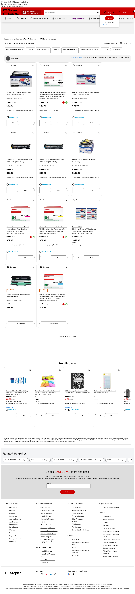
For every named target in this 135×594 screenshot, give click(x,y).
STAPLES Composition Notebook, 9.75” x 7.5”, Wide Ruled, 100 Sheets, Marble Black (77, 391)
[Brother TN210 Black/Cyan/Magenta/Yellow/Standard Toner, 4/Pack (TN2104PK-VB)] (86, 214)
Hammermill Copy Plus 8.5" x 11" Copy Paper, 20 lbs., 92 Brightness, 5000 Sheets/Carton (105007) (17, 392)
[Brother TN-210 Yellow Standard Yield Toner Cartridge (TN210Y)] (21, 146)
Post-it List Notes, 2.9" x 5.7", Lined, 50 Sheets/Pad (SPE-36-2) (105, 391)
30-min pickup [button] (10, 407)
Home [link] (6, 39)
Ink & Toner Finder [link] (76, 57)
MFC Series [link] (43, 39)
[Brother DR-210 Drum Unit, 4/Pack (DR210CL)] (86, 146)
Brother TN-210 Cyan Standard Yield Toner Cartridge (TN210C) (51, 161)
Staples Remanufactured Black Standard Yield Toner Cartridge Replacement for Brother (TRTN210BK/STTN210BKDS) (53, 94)
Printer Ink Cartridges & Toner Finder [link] (20, 39)
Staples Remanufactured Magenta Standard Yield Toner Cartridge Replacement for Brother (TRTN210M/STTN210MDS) (18, 229)
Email (49, 483)
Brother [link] (36, 39)
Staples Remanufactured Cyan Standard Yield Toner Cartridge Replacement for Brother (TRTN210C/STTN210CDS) (52, 296)
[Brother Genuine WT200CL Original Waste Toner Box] (21, 281)
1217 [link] (15, 102)
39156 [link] (14, 396)
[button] (98, 12)
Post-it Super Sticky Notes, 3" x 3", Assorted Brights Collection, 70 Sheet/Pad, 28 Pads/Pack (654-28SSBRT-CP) (47, 392)
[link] (23, 2)
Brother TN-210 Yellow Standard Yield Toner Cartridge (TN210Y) (19, 161)
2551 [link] (73, 396)
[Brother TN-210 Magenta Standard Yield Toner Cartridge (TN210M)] (86, 79)
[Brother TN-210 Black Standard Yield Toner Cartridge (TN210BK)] (21, 79)
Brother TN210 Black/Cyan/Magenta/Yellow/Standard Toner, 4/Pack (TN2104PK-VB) (84, 229)
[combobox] (72, 12)
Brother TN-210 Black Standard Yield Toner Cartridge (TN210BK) (19, 93)
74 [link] (47, 102)
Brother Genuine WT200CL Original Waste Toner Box (18, 295)
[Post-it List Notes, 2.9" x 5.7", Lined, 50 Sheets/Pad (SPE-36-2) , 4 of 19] (106, 380)
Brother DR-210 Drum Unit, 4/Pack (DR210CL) (83, 161)
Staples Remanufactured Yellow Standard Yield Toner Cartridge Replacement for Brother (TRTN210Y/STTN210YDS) (53, 229)
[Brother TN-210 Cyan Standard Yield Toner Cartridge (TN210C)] (54, 146)
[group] (18, 393)
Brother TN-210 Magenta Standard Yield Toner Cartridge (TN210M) (85, 93)
